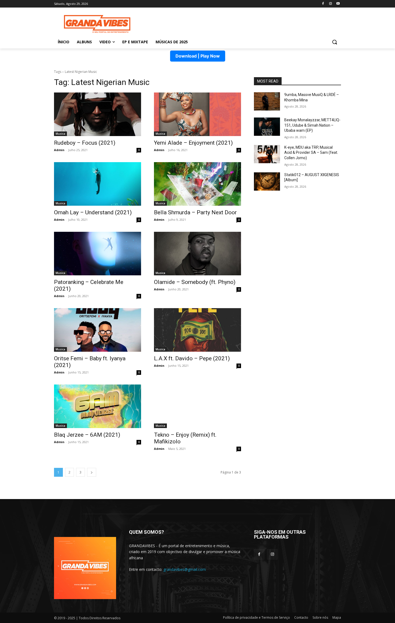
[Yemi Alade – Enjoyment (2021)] (197, 114)
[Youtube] (338, 4)
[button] (334, 41)
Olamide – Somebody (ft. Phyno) (194, 282)
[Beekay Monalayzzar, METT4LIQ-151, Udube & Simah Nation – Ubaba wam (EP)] (267, 127)
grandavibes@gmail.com (184, 569)
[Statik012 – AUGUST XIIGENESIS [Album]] (267, 181)
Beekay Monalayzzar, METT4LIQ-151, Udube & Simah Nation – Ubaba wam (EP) (312, 125)
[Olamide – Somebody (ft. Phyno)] (197, 253)
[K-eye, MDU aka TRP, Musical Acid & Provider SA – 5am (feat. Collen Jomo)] (267, 154)
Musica (60, 134)
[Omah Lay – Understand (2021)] (97, 184)
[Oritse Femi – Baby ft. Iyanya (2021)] (97, 330)
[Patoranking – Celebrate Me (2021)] (97, 253)
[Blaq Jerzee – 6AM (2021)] (97, 406)
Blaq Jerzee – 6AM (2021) (87, 435)
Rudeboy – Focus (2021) (84, 143)
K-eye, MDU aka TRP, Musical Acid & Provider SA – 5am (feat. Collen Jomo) (311, 152)
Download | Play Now (197, 56)
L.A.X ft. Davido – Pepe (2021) (192, 358)
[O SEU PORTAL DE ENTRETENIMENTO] (97, 24)
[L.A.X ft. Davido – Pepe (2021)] (197, 330)
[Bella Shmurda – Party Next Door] (197, 184)
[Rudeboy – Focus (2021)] (97, 114)
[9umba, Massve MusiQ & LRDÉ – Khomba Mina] (267, 101)
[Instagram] (330, 4)
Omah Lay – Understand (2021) (93, 212)
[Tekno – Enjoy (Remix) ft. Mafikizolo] (197, 406)
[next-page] (91, 472)
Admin (59, 150)
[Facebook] (323, 4)
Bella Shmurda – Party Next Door (195, 212)
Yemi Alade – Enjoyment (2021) (193, 143)
